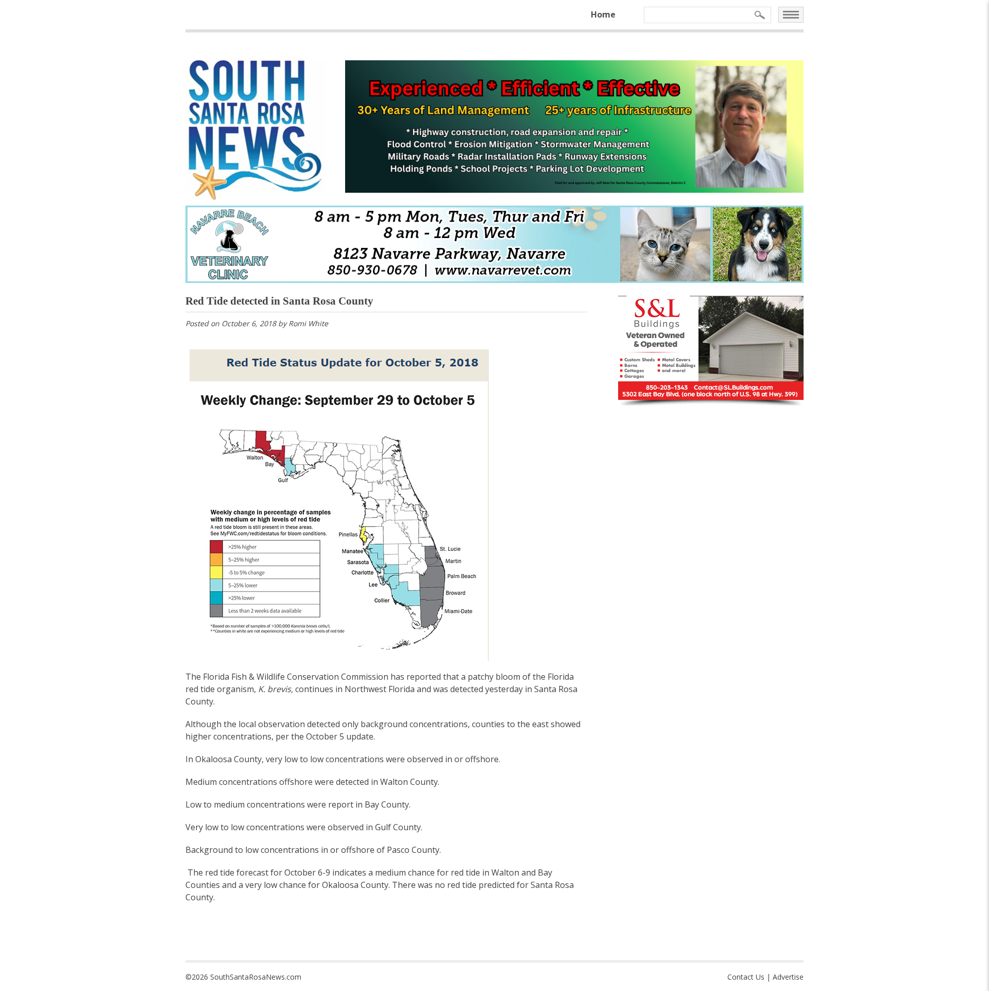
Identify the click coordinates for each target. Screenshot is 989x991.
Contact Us (745, 977)
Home (603, 14)
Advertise (788, 977)
